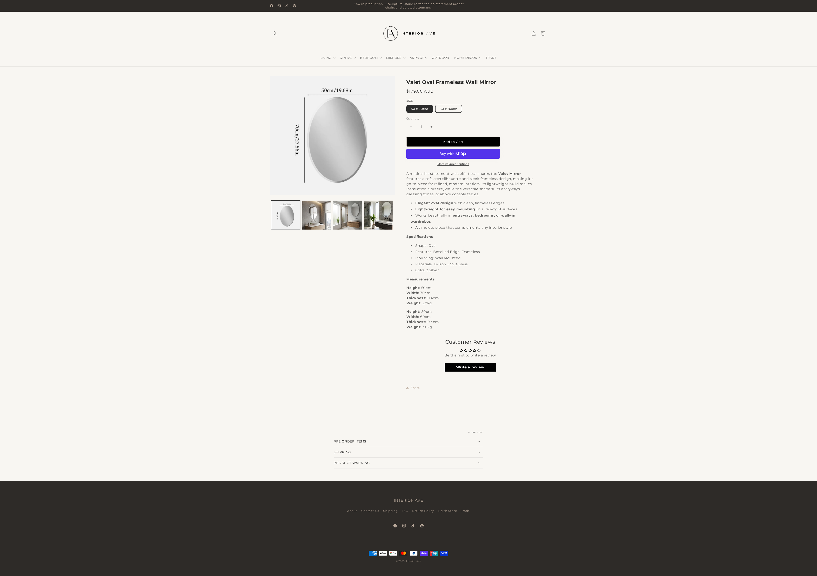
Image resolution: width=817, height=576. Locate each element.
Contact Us (370, 511)
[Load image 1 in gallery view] (285, 215)
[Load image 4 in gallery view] (378, 215)
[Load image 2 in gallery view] (316, 215)
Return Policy (423, 511)
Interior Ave (413, 561)
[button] (275, 33)
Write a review (470, 367)
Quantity (412, 118)
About (352, 511)
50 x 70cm (419, 109)
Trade (465, 511)
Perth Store (447, 511)
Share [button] (415, 388)
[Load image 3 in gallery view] (347, 215)
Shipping (390, 511)
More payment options (453, 163)
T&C (405, 511)
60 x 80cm (448, 109)
